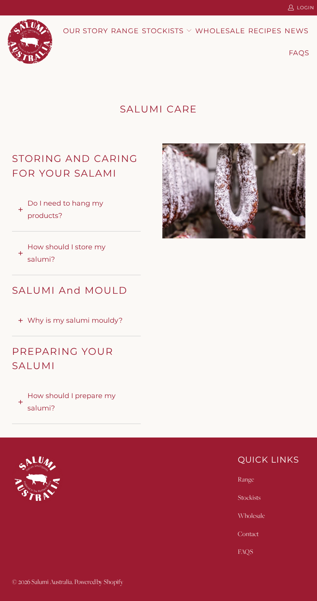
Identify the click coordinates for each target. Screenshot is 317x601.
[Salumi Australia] (30, 42)
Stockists (249, 497)
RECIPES (264, 31)
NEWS (296, 31)
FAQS (245, 551)
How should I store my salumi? (66, 253)
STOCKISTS (164, 31)
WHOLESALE (220, 31)
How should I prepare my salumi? (71, 402)
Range (246, 479)
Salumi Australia (51, 581)
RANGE (125, 31)
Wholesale (251, 515)
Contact (248, 533)
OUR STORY (85, 31)
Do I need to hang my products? (65, 209)
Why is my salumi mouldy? (75, 320)
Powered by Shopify (98, 581)
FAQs (299, 53)
